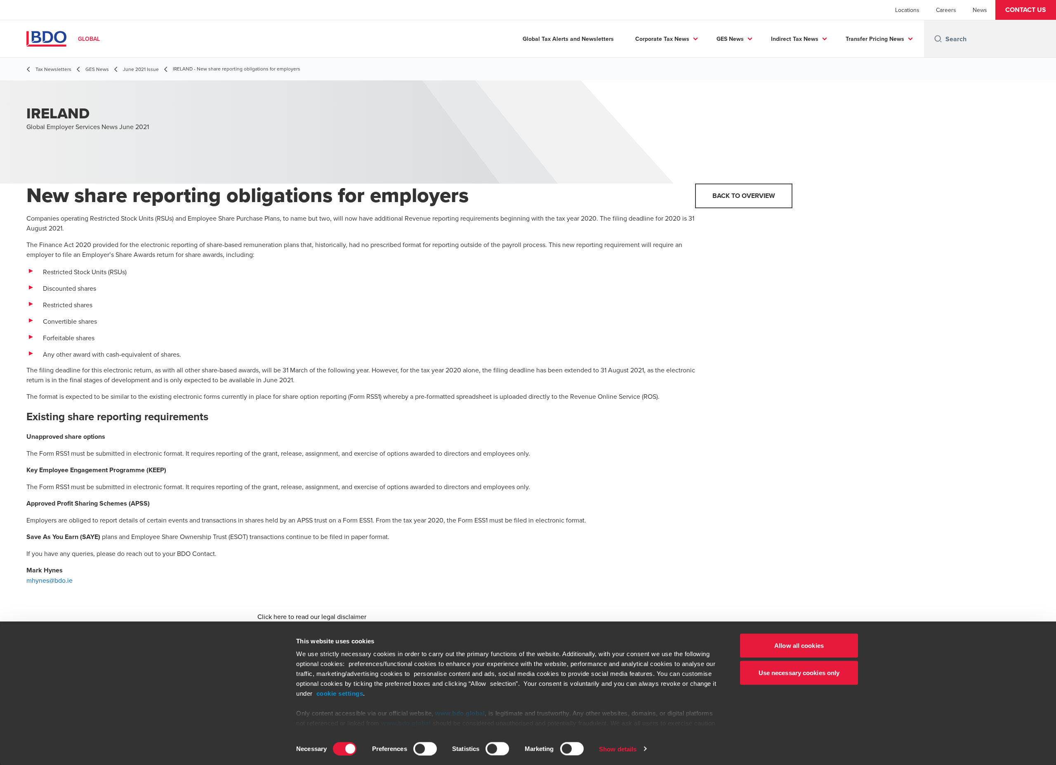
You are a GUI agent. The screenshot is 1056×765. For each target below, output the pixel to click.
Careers (946, 10)
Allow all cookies (799, 645)
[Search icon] (938, 39)
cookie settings (339, 693)
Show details (617, 748)
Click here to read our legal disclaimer (311, 616)
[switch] (425, 748)
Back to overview (743, 195)
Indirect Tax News (794, 39)
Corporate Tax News (662, 39)
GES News (730, 39)
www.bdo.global (460, 713)
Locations (907, 10)
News (980, 10)
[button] (1025, 10)
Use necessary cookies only (799, 672)
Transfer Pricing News (875, 39)
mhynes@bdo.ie (49, 580)
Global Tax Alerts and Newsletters (568, 39)
